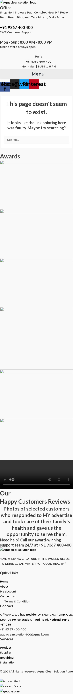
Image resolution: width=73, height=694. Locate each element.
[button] (36, 74)
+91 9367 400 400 (16, 27)
